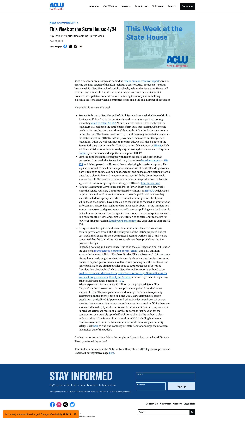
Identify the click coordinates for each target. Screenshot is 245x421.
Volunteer (158, 6)
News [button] (124, 6)
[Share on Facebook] (65, 47)
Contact (83, 153)
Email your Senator (120, 277)
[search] (192, 412)
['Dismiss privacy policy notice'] (75, 414)
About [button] (92, 6)
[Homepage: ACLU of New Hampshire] (59, 6)
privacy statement (18, 414)
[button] (75, 47)
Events (172, 6)
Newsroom (165, 403)
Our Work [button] (108, 6)
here (95, 325)
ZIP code (141, 384)
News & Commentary (63, 22)
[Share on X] (70, 47)
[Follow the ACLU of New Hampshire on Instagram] (59, 405)
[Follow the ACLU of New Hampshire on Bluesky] (72, 405)
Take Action (141, 6)
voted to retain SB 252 (103, 123)
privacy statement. (125, 391)
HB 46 (157, 145)
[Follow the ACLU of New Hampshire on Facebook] (52, 405)
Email (139, 375)
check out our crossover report (142, 80)
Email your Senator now (122, 220)
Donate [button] (186, 6)
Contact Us (152, 403)
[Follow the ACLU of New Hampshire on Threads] (65, 405)
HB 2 (120, 280)
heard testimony (150, 160)
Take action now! (150, 183)
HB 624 (149, 190)
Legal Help (189, 403)
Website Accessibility (87, 417)
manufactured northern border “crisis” (116, 250)
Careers (177, 403)
